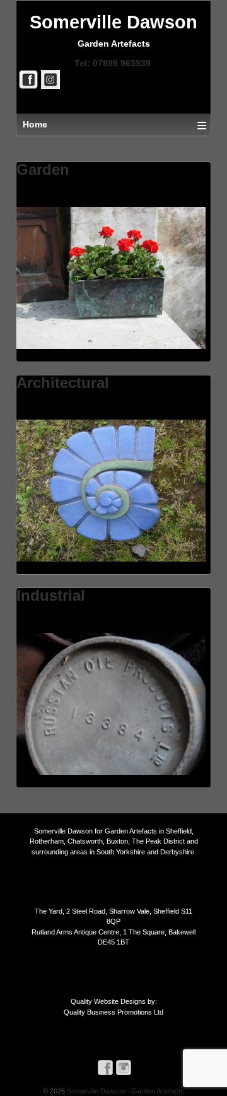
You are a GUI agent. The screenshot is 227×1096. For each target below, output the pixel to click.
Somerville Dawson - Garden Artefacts (124, 1091)
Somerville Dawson (113, 22)
